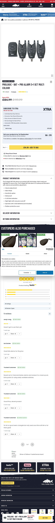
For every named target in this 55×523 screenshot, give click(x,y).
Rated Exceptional (40, 14)
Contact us (34, 171)
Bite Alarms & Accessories (14, 19)
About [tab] (45, 253)
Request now (32, 166)
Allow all (45, 272)
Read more (30, 168)
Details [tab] (27, 253)
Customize (26, 272)
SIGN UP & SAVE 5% (7, 483)
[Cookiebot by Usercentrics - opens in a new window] (47, 249)
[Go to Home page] (15, 5)
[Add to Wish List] (51, 82)
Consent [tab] (9, 253)
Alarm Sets (25, 19)
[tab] (27, 178)
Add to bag (8, 128)
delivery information (26, 138)
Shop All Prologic (35, 19)
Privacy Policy (10, 486)
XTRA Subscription (22, 14)
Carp (6, 19)
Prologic (13, 92)
